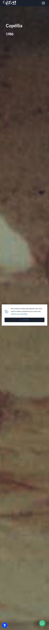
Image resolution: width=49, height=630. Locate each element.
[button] (42, 623)
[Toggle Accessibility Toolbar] (5, 625)
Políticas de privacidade (19, 314)
